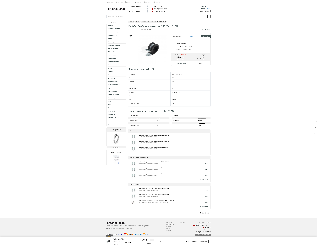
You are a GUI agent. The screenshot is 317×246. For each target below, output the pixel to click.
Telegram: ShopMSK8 (159, 11)
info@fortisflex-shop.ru (203, 232)
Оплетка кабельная (113, 117)
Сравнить (186, 241)
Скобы (110, 65)
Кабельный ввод (112, 32)
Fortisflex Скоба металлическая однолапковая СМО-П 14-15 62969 (157, 200)
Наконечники (112, 58)
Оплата (129, 2)
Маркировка (111, 51)
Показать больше (204, 153)
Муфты (110, 88)
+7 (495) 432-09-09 (135, 6)
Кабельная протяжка (114, 28)
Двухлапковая (201, 123)
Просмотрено (203, 241)
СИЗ (109, 124)
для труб (200, 120)
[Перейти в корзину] (199, 7)
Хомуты (110, 74)
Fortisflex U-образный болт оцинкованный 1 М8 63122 (153, 147)
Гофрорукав (111, 114)
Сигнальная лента (113, 91)
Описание (162, 241)
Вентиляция (111, 107)
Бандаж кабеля (112, 35)
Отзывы (167, 241)
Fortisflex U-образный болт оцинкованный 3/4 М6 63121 (154, 141)
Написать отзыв (179, 213)
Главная (132, 21)
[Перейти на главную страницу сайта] (115, 9)
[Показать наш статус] (116, 159)
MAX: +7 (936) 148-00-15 (160, 9)
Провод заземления (113, 94)
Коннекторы (111, 111)
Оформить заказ (204, 11)
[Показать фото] (130, 35)
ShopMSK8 (207, 228)
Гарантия (120, 2)
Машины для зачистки (114, 121)
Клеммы (110, 38)
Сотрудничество (170, 224)
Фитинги (110, 71)
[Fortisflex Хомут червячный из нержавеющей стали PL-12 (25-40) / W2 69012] (116, 139)
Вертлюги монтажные (114, 84)
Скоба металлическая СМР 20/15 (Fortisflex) (122, 243)
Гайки (109, 101)
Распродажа (169, 222)
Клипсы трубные (112, 42)
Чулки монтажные (113, 81)
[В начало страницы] (209, 241)
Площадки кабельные (114, 61)
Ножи (109, 104)
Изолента (111, 25)
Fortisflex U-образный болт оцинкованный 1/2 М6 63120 (154, 135)
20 (198, 115)
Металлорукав (112, 55)
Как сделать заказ (175, 241)
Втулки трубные (112, 78)
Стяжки (110, 68)
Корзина (194, 241)
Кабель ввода (112, 98)
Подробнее (116, 147)
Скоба (199, 125)
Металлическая (202, 118)
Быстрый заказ (181, 63)
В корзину (200, 63)
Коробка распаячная (114, 45)
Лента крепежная (113, 48)
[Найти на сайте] (209, 16)
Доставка (138, 2)
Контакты (148, 2)
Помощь (110, 2)
